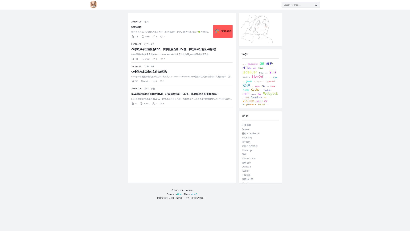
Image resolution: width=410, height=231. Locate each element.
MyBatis (257, 86)
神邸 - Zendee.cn (251, 133)
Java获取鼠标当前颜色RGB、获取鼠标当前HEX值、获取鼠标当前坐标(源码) (174, 94)
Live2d (257, 76)
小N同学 (246, 174)
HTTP (246, 94)
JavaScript (253, 64)
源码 (246, 85)
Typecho (253, 94)
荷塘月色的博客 (250, 145)
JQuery (273, 86)
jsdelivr (259, 101)
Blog (259, 94)
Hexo (266, 73)
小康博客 (246, 125)
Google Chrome (249, 104)
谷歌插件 (261, 104)
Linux (247, 97)
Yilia (272, 72)
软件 (146, 21)
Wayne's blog (249, 158)
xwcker (245, 170)
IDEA (275, 77)
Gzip (268, 86)
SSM (263, 86)
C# (152, 44)
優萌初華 (246, 162)
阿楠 (244, 154)
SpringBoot (259, 81)
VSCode (248, 101)
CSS (243, 64)
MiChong (247, 137)
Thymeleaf (270, 81)
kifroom (246, 141)
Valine (246, 77)
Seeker (245, 129)
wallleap (246, 166)
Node (246, 89)
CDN (254, 68)
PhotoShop (256, 97)
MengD (194, 194)
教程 (269, 63)
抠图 (265, 97)
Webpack (270, 93)
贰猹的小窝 (247, 179)
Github (260, 68)
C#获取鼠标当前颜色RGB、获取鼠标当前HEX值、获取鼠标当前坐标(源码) (173, 49)
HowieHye (247, 150)
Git (261, 63)
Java (146, 88)
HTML (247, 68)
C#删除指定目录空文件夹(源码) (149, 71)
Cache (255, 89)
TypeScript (267, 90)
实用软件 (136, 27)
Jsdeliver (250, 72)
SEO (261, 72)
